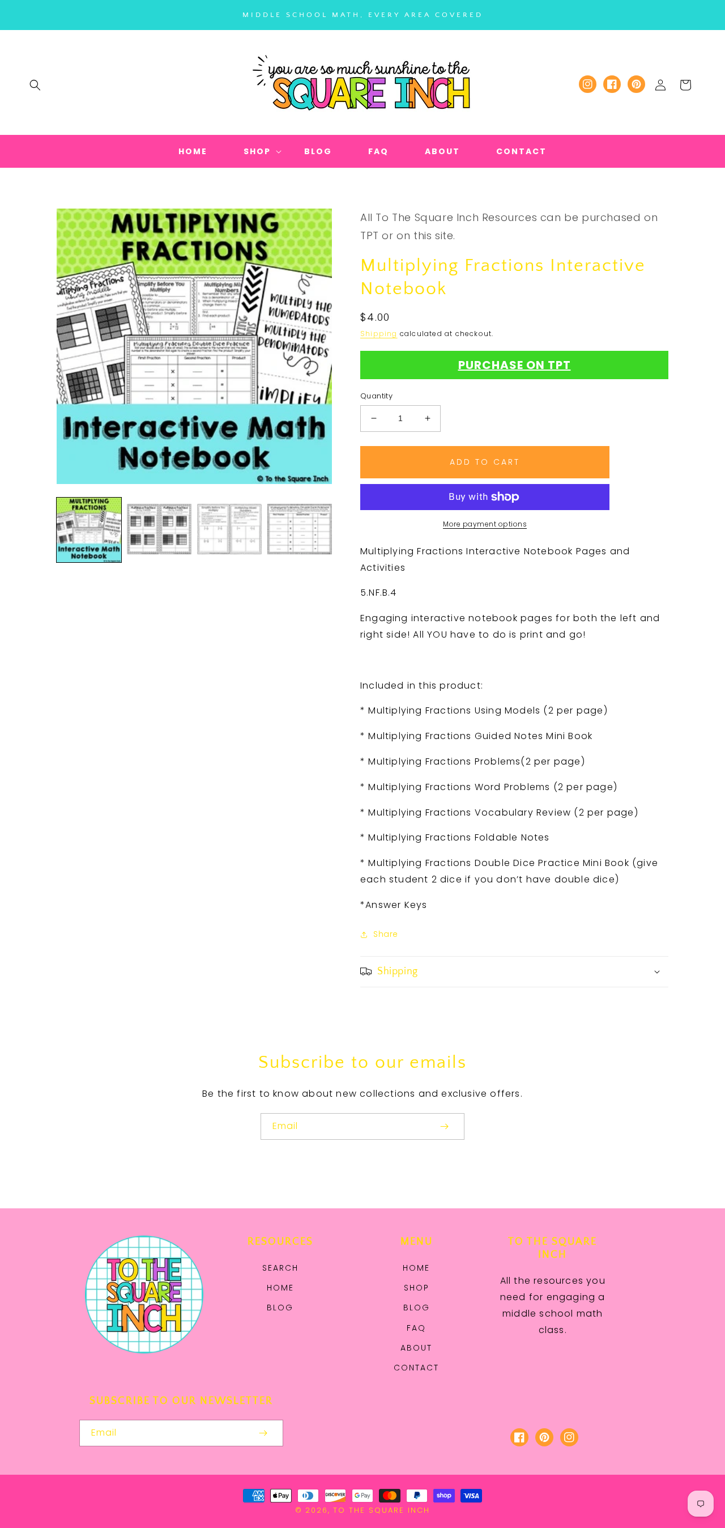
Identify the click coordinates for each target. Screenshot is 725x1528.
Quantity (376, 396)
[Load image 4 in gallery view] (299, 530)
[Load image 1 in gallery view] (89, 530)
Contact (416, 1367)
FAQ (416, 1328)
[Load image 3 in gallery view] (229, 530)
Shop (416, 1287)
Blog (280, 1307)
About (416, 1347)
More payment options (485, 524)
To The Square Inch (381, 1510)
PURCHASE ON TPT (514, 365)
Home (280, 1287)
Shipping (379, 333)
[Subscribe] (444, 1126)
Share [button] (385, 934)
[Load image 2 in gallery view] (159, 530)
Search (280, 1268)
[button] (35, 85)
